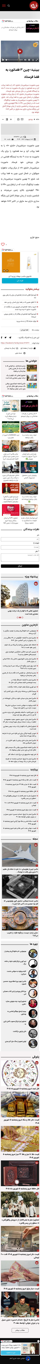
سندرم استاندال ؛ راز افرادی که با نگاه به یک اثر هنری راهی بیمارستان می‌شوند (15, 368)
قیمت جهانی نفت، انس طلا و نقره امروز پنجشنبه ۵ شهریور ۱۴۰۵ (19, 829)
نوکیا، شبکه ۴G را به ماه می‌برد (26, 321)
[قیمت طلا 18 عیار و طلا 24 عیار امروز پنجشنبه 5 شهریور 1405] (20, 1139)
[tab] (22, 617)
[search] (9, 6)
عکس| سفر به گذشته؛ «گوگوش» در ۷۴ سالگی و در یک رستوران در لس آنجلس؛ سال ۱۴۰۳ (20, 639)
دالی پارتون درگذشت (19, 1031)
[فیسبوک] (1, 338)
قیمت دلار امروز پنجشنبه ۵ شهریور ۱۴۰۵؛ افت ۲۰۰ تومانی (20, 804)
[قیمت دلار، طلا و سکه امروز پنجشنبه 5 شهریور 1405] (20, 1104)
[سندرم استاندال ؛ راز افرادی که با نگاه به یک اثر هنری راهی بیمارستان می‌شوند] (32, 368)
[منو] (4, 6)
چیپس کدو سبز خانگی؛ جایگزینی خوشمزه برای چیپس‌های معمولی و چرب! (21, 653)
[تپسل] (3, 250)
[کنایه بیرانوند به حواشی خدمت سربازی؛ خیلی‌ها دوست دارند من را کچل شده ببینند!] (32, 973)
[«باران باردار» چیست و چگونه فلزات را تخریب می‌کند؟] (20, 918)
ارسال (20, 566)
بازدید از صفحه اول (26, 348)
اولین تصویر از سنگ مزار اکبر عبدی (15, 1041)
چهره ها (34, 944)
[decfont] (3, 120)
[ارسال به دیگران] (22, 119)
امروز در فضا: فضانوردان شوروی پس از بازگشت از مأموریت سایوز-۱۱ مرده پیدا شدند (20, 308)
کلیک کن (20, 280)
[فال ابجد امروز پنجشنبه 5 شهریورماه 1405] (20, 1073)
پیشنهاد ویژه (31, 577)
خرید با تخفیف (10, 1352)
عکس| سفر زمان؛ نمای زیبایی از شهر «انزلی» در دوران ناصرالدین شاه (21, 741)
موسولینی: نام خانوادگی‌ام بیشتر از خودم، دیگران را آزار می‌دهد (19, 632)
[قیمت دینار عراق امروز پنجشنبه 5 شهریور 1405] (20, 1273)
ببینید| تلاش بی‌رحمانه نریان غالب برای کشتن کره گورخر (20, 692)
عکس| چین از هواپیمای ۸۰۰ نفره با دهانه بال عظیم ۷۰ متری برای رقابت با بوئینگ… (20, 870)
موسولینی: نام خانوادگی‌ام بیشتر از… (14, 951)
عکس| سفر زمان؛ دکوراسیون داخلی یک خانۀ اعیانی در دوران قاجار (19, 660)
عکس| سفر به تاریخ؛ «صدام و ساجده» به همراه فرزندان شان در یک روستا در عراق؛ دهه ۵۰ (21, 760)
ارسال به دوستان (9, 348)
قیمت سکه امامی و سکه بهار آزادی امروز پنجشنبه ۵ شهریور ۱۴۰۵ (19, 822)
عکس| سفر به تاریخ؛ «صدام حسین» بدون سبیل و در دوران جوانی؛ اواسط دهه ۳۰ (20, 815)
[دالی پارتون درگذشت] (32, 1033)
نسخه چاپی (18, 353)
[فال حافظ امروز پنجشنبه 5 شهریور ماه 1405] (20, 1173)
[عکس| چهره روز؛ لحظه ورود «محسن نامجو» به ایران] (32, 983)
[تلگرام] (10, 338)
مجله (35, 839)
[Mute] (7, 270)
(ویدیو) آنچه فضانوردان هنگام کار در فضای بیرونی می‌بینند (20, 315)
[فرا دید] (33, 5)
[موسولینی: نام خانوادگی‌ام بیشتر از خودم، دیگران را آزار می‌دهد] (32, 953)
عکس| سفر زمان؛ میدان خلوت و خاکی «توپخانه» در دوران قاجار (19, 699)
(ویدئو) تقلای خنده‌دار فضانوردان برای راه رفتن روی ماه (19, 296)
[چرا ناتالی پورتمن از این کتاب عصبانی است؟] (32, 993)
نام (38, 535)
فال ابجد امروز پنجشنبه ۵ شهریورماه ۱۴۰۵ (22, 775)
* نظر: (37, 551)
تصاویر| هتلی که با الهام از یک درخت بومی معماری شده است (15, 376)
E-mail (36, 543)
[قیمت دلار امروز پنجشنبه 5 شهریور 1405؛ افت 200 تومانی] (20, 1239)
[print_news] (18, 119)
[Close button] (38, 1341)
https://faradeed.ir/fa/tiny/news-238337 (15, 343)
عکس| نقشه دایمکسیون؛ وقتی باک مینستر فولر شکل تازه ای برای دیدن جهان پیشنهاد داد (15, 386)
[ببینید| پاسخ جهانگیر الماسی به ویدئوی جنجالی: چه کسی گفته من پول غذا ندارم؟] (32, 1013)
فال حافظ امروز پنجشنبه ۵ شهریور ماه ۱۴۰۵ (22, 791)
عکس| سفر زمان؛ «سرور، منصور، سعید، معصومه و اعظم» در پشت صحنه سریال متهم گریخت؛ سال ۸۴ (19, 720)
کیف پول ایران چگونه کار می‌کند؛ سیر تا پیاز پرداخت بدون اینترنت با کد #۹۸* (19, 667)
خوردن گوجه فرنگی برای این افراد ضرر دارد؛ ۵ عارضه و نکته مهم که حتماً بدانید (19, 734)
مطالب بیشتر (20, 1330)
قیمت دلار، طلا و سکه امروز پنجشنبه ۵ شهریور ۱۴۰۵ (19, 780)
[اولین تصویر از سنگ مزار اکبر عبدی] (32, 1043)
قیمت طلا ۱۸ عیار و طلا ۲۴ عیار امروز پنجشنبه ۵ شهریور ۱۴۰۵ (21, 785)
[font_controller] (11, 120)
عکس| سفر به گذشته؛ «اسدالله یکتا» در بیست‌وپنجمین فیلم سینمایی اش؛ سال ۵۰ (22, 681)
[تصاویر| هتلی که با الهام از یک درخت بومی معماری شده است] (32, 377)
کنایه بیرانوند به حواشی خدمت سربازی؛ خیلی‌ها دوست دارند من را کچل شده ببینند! (20, 706)
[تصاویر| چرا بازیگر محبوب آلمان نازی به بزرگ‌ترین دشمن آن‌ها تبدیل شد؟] (32, 1023)
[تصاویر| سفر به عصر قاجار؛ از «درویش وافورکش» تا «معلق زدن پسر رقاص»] (20, 1204)
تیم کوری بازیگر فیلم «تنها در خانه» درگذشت (21, 687)
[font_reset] (7, 120)
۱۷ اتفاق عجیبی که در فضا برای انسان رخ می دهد (20, 302)
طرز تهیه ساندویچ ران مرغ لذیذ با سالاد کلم (22, 754)
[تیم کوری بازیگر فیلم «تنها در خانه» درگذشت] (32, 963)
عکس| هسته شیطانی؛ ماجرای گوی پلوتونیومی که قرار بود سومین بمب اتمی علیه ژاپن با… (21, 902)
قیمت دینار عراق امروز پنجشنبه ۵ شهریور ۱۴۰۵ (21, 810)
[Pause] (4, 270)
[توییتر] (5, 338)
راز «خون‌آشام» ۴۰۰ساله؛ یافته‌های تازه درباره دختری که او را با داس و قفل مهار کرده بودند (19, 713)
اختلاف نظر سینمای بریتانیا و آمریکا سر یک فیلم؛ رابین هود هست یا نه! (20, 646)
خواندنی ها (31, 361)
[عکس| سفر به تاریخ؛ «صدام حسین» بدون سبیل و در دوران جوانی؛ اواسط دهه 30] (20, 1304)
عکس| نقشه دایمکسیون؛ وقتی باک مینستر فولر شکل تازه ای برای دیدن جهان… (21, 612)
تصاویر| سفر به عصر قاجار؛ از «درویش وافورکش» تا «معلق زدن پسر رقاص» (20, 797)
